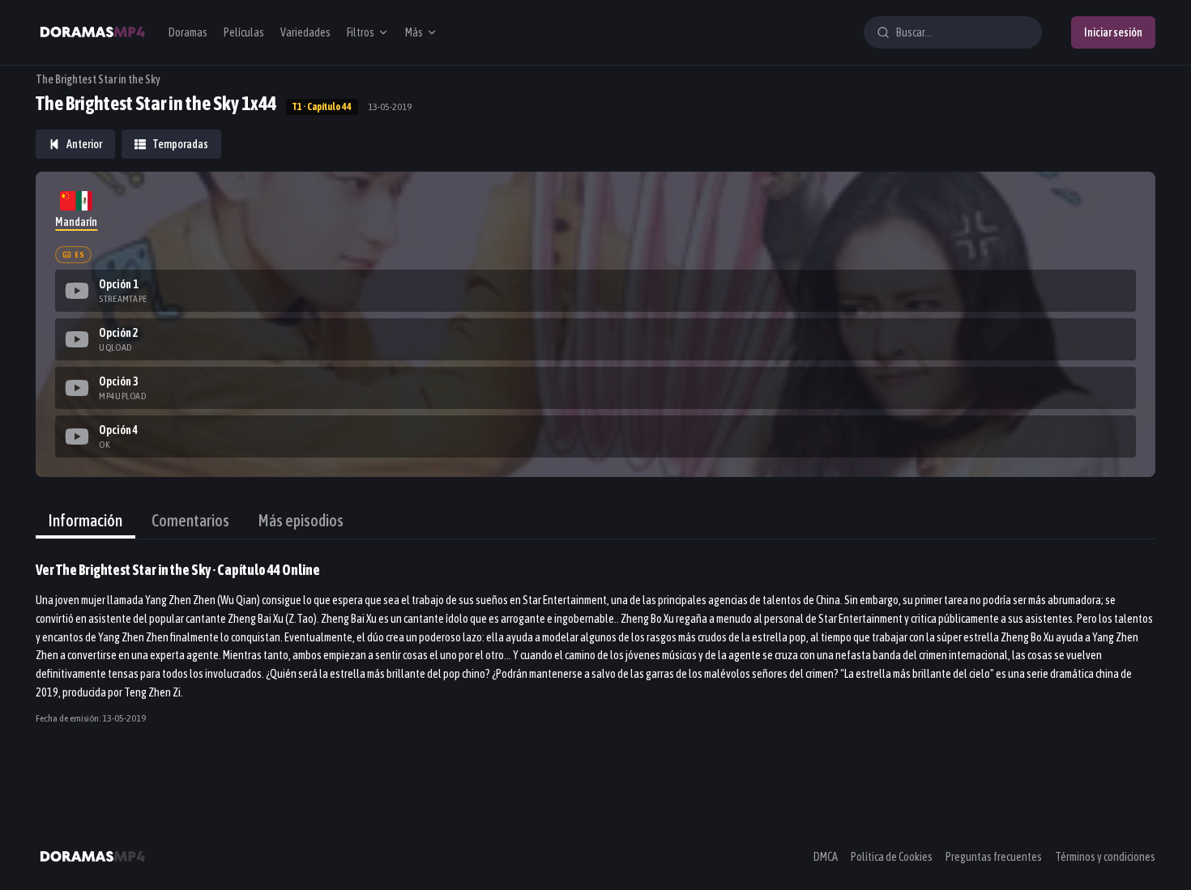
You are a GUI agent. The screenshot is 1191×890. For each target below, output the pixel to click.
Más (414, 32)
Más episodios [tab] (301, 520)
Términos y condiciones (1105, 856)
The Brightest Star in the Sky (98, 79)
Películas (244, 32)
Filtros (360, 32)
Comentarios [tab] (190, 520)
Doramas (188, 32)
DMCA (825, 856)
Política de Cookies (892, 856)
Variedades (305, 32)
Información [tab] (85, 520)
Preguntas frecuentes (994, 856)
